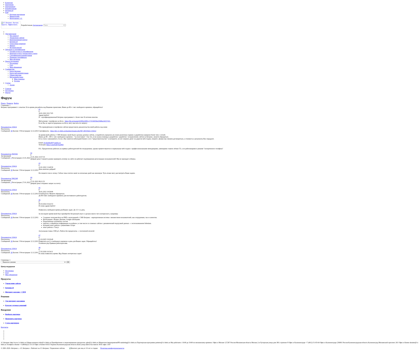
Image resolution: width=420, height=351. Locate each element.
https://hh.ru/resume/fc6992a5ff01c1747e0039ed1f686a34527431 (87, 121)
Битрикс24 (9, 10)
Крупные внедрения (17, 14)
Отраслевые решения (17, 44)
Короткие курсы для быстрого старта (23, 53)
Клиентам (9, 3)
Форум (7, 93)
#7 (39, 235)
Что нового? (14, 36)
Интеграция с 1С (16, 18)
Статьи (7, 83)
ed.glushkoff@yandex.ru (52, 143)
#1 (39, 109)
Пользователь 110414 (9, 127)
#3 (39, 163)
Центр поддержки (12, 61)
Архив (12, 85)
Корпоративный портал (18, 40)
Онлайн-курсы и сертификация (21, 51)
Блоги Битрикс (15, 71)
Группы (17, 81)
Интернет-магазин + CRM (15, 292)
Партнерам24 (10, 7)
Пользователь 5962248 (9, 178)
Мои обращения (16, 67)
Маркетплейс (15, 16)
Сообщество (9, 69)
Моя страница (19, 79)
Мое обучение (15, 59)
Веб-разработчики (16, 77)
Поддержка (14, 63)
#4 (31, 177)
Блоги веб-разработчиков (19, 73)
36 (11, 131)
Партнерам (9, 5)
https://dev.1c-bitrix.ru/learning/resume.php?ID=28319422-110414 (73, 131)
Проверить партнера (13, 319)
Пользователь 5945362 (9, 154)
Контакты (4, 327)
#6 (39, 200)
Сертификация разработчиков (21, 55)
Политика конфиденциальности (112, 348)
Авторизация (38, 25)
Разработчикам (10, 9)
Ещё (6, 12)
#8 (39, 248)
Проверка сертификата (18, 57)
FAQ (11, 65)
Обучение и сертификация (15, 49)
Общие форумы (15, 75)
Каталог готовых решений (15, 305)
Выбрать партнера (12, 314)
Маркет (12, 46)
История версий (16, 48)
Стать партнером (12, 323)
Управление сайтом (17, 38)
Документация (10, 34)
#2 (31, 153)
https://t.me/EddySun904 (54, 145)
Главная (8, 89)
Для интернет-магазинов (15, 301)
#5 (39, 188)
